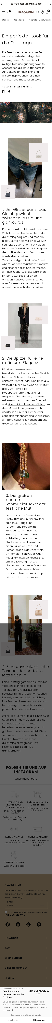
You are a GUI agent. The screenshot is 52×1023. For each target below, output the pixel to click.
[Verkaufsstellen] (42, 12)
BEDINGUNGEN (13, 957)
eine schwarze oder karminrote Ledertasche (23, 723)
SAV (7, 948)
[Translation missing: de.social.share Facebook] (4, 91)
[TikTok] (28, 924)
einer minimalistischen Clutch (26, 404)
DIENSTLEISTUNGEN (16, 967)
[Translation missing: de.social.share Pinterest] (10, 91)
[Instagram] (18, 924)
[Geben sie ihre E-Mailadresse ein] (44, 905)
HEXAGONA (11, 938)
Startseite (6, 20)
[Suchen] (37, 12)
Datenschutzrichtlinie (37, 912)
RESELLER (10, 977)
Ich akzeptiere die (29, 912)
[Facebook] (8, 924)
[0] (8, 12)
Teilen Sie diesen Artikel (17, 87)
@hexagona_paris (26, 778)
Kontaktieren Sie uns (14, 842)
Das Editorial (19, 20)
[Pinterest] (39, 924)
